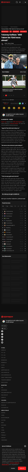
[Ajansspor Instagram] (2, 337)
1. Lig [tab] (7, 206)
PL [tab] (15, 206)
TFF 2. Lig (3, 355)
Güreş (2, 415)
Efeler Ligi (3, 405)
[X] (25, 103)
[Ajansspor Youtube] (2, 342)
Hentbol (3, 412)
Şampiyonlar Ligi (5, 370)
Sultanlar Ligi (4, 407)
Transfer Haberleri (6, 380)
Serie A (3, 367)
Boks (2, 422)
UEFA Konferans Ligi (6, 375)
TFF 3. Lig (3, 357)
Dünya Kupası (4, 382)
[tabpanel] (14, 230)
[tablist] (14, 206)
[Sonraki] (24, 95)
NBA (2, 387)
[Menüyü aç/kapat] (20, 2)
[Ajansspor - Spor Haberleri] (5, 2)
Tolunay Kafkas (16, 31)
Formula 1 (3, 435)
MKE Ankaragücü (5, 31)
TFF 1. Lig (3, 352)
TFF (10, 31)
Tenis (2, 427)
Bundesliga (4, 360)
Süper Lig (3, 122)
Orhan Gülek (11, 43)
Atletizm (3, 420)
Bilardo (3, 432)
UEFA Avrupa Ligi (5, 372)
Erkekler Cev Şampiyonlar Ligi (8, 402)
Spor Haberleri (4, 27)
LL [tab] (18, 206)
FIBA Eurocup (4, 395)
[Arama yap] (17, 2)
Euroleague (4, 390)
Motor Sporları (5, 417)
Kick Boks (3, 425)
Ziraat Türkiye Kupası (6, 377)
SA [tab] (21, 206)
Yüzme (2, 430)
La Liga (3, 365)
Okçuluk (3, 437)
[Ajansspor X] (2, 334)
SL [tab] (3, 206)
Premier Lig (4, 362)
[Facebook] (23, 103)
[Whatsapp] (20, 103)
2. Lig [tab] (11, 206)
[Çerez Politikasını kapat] (25, 446)
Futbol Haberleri (14, 27)
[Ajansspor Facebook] (2, 331)
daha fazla (23, 72)
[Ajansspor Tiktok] (2, 340)
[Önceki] (3, 95)
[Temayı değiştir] (24, 2)
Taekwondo (4, 440)
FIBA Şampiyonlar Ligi (6, 392)
